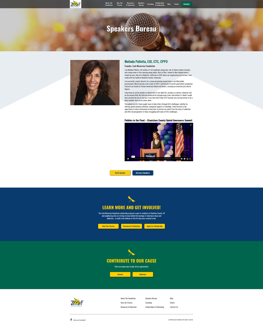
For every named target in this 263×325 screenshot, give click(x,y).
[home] (75, 4)
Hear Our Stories (120, 4)
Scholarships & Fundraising (159, 4)
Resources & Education (130, 4)
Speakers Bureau (141, 4)
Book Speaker (120, 172)
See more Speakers (143, 172)
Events (177, 4)
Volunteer (142, 274)
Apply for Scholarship (155, 226)
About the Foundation (109, 4)
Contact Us (174, 307)
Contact (186, 4)
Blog (169, 4)
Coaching (150, 4)
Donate (120, 274)
